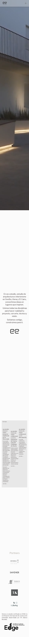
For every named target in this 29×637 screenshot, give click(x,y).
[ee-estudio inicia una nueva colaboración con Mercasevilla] (23, 425)
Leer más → (5, 483)
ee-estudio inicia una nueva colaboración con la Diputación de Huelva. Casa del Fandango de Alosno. (14, 438)
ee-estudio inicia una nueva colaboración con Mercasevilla (22, 433)
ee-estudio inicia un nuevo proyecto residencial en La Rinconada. (6, 434)
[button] (24, 421)
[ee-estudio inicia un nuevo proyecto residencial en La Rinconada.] (6, 425)
